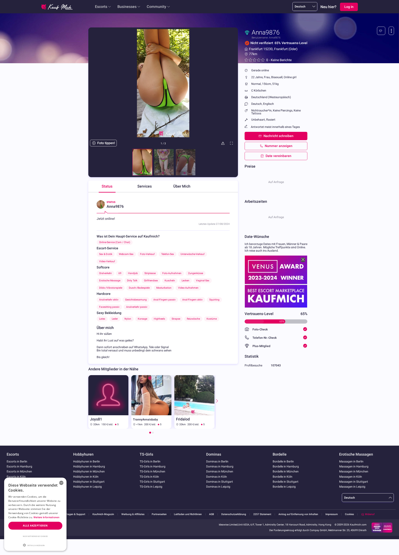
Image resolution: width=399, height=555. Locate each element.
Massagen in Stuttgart (353, 481)
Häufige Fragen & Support (70, 514)
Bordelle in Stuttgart (285, 481)
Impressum (331, 514)
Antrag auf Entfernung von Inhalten (298, 514)
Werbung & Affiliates (132, 514)
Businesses (127, 6)
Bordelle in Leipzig (284, 486)
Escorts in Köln (16, 476)
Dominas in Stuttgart (219, 481)
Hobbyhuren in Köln (86, 476)
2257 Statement (262, 514)
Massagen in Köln (350, 476)
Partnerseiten (159, 514)
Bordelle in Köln (282, 476)
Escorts (101, 6)
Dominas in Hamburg (219, 466)
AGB (211, 514)
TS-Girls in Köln (149, 476)
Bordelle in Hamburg (286, 466)
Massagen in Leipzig (352, 486)
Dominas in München (219, 471)
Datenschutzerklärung (233, 514)
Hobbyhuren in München (89, 471)
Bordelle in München (286, 471)
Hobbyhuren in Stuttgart (89, 481)
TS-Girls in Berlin (150, 461)
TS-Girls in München (152, 471)
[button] (35, 545)
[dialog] (35, 514)
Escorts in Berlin (17, 461)
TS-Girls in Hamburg (152, 466)
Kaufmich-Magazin (103, 514)
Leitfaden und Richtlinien (188, 514)
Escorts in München (19, 471)
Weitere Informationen (46, 517)
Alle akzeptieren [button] (35, 525)
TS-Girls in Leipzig (151, 486)
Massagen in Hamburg (353, 466)
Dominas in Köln (216, 476)
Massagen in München (353, 471)
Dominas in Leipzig (218, 486)
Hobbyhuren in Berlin (86, 461)
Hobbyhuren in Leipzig (87, 486)
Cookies (349, 514)
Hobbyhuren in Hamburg (89, 466)
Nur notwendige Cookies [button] (35, 536)
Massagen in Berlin (351, 461)
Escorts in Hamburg (19, 466)
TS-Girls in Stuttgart (152, 481)
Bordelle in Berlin (283, 461)
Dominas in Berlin (217, 461)
